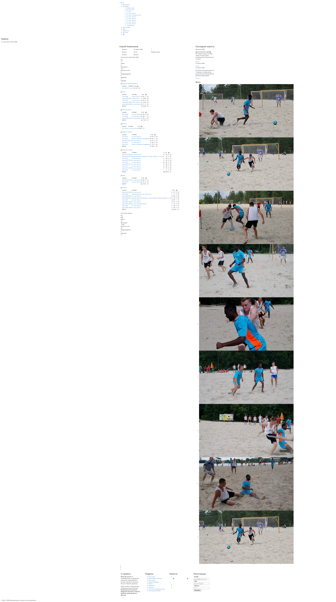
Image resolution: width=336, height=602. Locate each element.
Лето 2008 (125, 114)
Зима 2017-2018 (127, 168)
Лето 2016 (125, 162)
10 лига (130, 88)
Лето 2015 (125, 158)
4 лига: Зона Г (136, 98)
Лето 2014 (125, 142)
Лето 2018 (125, 170)
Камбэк (124, 187)
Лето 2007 (125, 100)
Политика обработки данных (157, 589)
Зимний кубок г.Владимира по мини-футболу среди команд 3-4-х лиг (151, 198)
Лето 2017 (125, 166)
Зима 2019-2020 (127, 192)
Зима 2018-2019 (127, 180)
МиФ (123, 175)
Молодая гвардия (127, 150)
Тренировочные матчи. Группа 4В (141, 194)
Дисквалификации (154, 582)
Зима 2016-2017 (127, 164)
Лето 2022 (125, 205)
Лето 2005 (125, 88)
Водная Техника (127, 132)
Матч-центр (126, 4)
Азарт (124, 92)
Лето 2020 (125, 194)
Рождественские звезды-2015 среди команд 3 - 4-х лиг (147, 156)
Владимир (126, 6)
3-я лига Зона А (132, 128)
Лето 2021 (125, 200)
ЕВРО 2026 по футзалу (155, 578)
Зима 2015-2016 (127, 160)
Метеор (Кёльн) (127, 109)
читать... (198, 61)
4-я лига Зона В (136, 180)
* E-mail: (196, 576)
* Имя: (195, 581)
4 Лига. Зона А (136, 96)
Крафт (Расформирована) (130, 83)
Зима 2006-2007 (127, 98)
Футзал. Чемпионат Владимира (141, 138)
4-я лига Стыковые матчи (139, 204)
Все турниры (126, 27)
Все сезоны (152, 576)
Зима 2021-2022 (127, 202)
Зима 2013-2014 (127, 140)
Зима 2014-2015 (127, 154)
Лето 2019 (125, 182)
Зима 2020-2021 (127, 196)
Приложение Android (154, 590)
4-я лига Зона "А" (137, 154)
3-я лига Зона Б (136, 114)
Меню (121, 3)
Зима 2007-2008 (127, 102)
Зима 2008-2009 (127, 104)
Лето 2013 (125, 136)
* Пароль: (197, 585)
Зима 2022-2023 (127, 207)
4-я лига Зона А (136, 202)
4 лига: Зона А (136, 102)
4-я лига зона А (136, 100)
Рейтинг (151, 583)
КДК (124, 29)
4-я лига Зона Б (136, 104)
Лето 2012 (125, 128)
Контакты (125, 32)
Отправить (197, 590)
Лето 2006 (125, 96)
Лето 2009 (125, 116)
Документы (126, 31)
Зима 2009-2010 (127, 118)
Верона (124, 123)
